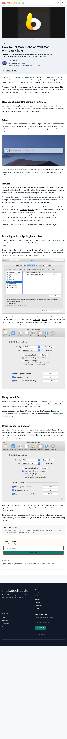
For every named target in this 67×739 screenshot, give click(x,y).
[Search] (58, 2)
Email (15, 70)
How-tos (37, 593)
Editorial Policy (6, 623)
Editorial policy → (29, 532)
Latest (37, 608)
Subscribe (33, 552)
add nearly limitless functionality (27, 202)
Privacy (62, 642)
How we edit (37, 65)
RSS (44, 634)
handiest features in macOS (27, 77)
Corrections (5, 627)
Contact (4, 630)
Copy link (8, 70)
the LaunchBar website (52, 240)
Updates (37, 599)
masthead (28, 565)
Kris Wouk (13, 61)
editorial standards (18, 565)
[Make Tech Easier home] (13, 2)
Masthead (5, 620)
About (4, 617)
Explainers (38, 596)
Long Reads (38, 605)
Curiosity (37, 602)
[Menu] (62, 2)
